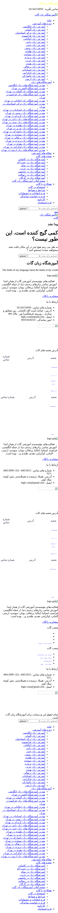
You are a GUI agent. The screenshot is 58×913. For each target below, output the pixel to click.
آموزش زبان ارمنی (35, 79)
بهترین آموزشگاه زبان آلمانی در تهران (25, 91)
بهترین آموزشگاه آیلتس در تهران (28, 88)
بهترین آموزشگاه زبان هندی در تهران (26, 143)
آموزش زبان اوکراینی (33, 72)
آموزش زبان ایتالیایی (34, 39)
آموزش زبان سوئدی (34, 54)
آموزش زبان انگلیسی (34, 26)
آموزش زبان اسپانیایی (33, 69)
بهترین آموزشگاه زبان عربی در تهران (25, 128)
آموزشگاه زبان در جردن (32, 168)
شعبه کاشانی (45, 633)
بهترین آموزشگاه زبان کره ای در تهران (25, 116)
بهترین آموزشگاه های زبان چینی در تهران (23, 122)
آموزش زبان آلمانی (35, 29)
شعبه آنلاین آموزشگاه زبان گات (28, 181)
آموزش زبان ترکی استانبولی (30, 32)
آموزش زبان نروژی (34, 57)
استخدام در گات (36, 187)
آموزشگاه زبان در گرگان (32, 177)
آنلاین (54, 426)
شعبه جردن (45, 636)
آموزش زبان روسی (34, 48)
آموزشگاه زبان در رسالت (31, 174)
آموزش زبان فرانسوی (33, 35)
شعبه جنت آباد (44, 639)
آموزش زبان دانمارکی (33, 76)
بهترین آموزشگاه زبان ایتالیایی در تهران (24, 100)
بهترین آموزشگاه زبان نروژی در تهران (25, 140)
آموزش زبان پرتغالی (34, 66)
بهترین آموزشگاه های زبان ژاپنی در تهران (23, 119)
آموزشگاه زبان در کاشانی (31, 159)
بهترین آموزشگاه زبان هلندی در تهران (25, 125)
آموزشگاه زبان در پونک (33, 165)
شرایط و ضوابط (36, 190)
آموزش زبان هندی (35, 63)
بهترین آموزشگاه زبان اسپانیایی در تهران (24, 110)
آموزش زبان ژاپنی (35, 42)
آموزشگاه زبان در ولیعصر (31, 171)
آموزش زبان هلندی (35, 51)
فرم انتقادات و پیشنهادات (32, 193)
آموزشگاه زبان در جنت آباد (31, 162)
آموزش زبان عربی (35, 60)
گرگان (53, 417)
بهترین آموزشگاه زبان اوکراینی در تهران (24, 147)
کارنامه (41, 199)
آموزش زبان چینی (35, 45)
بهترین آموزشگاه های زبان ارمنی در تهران (23, 150)
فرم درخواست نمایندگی (32, 196)
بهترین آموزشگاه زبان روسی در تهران (25, 113)
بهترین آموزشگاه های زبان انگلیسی (26, 85)
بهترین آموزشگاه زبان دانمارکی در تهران (24, 131)
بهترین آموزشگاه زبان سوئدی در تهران (25, 134)
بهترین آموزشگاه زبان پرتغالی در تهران (24, 137)
